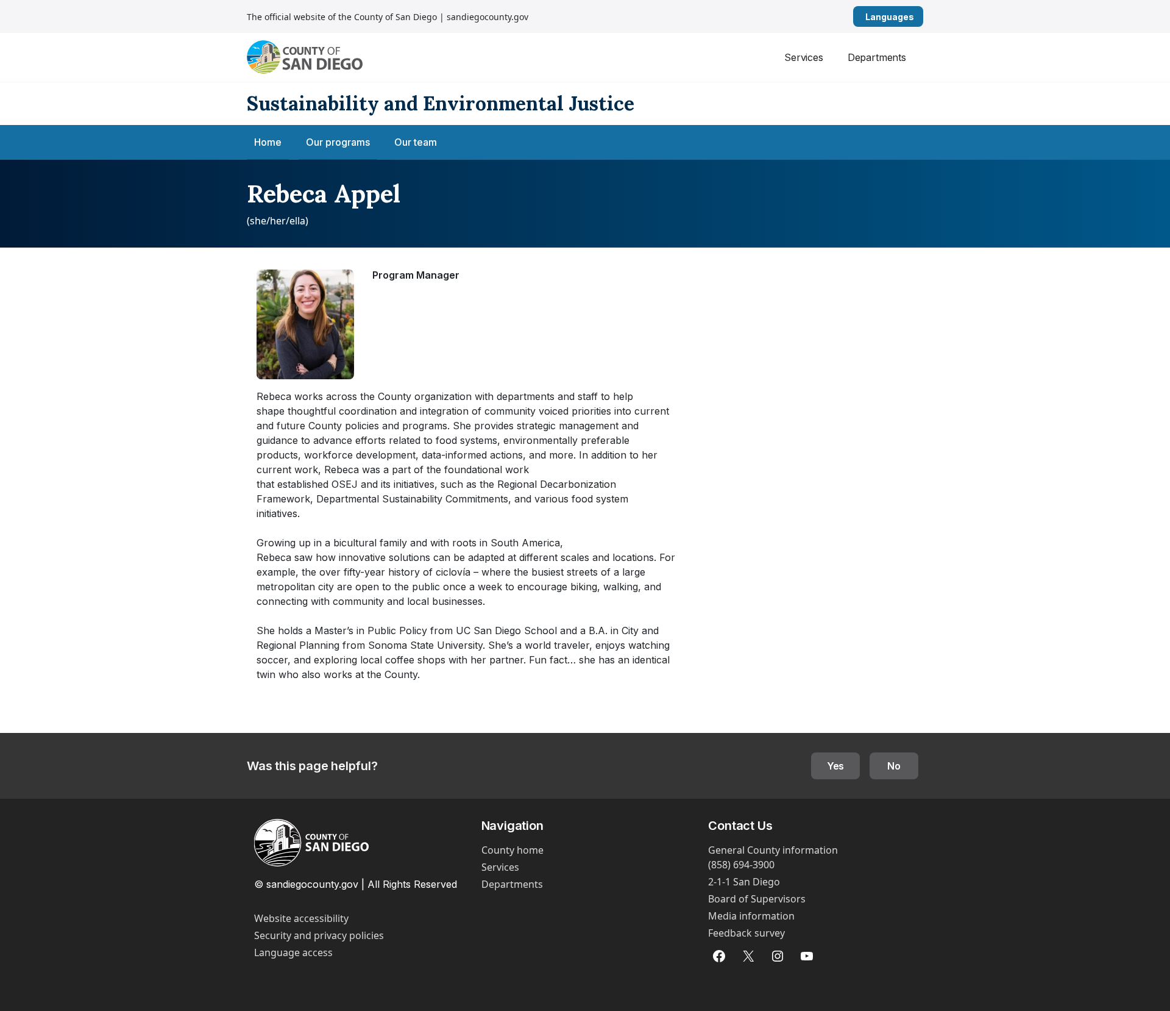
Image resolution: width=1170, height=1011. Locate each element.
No (894, 766)
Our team (415, 142)
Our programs (338, 142)
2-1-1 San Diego (744, 881)
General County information (773, 850)
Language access (293, 952)
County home (512, 850)
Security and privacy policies (319, 935)
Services (803, 57)
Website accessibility (301, 918)
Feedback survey (746, 933)
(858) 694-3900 (741, 864)
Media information (751, 916)
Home (268, 142)
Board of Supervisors (757, 899)
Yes (836, 766)
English (918, 17)
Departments (877, 57)
